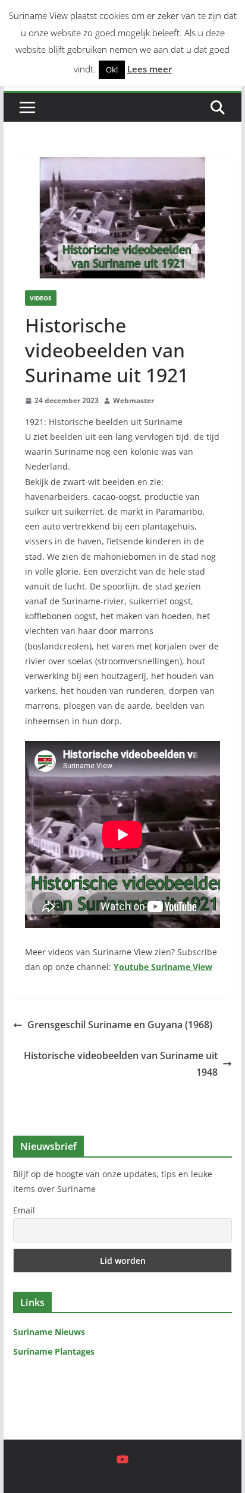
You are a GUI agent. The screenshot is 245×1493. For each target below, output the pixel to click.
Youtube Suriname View (163, 966)
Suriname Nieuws (49, 1331)
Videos (41, 298)
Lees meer (149, 69)
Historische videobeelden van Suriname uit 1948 (121, 1064)
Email (24, 1210)
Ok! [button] (112, 69)
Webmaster (133, 400)
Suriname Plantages (54, 1351)
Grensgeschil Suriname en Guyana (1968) (119, 1024)
